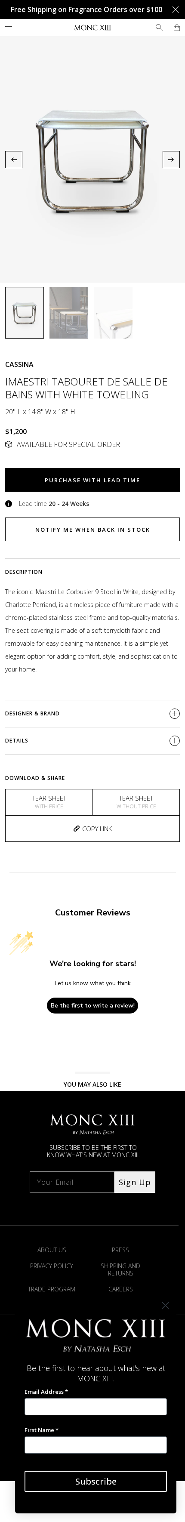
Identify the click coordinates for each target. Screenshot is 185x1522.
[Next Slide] (171, 159)
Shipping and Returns (120, 1269)
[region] (92, 159)
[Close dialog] (165, 1305)
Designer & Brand (32, 713)
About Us (51, 1250)
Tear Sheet (49, 802)
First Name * (42, 1430)
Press (120, 1250)
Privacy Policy (51, 1266)
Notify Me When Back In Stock (92, 529)
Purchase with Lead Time (92, 480)
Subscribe (96, 1481)
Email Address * (46, 1392)
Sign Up (135, 1182)
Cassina (19, 364)
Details (16, 740)
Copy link (97, 828)
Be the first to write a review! (93, 1005)
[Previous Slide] (13, 159)
